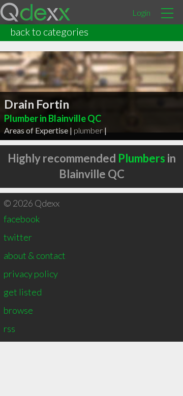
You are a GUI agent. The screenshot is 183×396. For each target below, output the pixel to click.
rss (9, 328)
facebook (22, 218)
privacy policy (31, 273)
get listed (23, 292)
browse (18, 310)
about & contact (35, 255)
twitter (18, 237)
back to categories (49, 31)
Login (141, 12)
